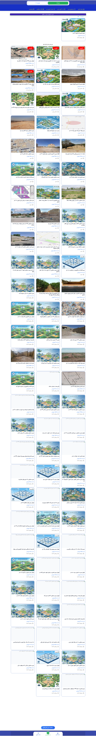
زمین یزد (81, 16)
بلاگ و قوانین (39, 9)
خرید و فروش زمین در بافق (48, 14)
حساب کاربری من (49, 9)
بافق (78, 16)
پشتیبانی (31, 9)
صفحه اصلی (80, 9)
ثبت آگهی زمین (60, 9)
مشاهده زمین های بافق (48, 727)
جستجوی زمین (71, 9)
